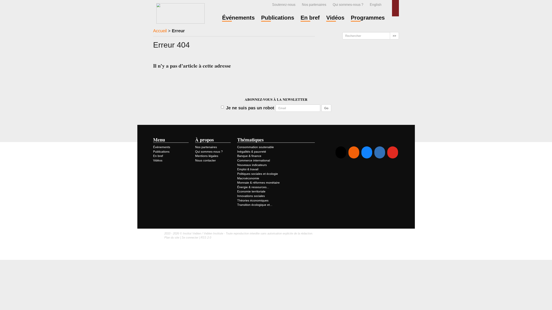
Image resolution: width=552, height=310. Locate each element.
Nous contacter (205, 160)
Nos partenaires (314, 4)
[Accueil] (180, 12)
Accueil (160, 30)
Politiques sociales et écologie (257, 173)
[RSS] (353, 152)
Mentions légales (206, 156)
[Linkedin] (379, 152)
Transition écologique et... (254, 204)
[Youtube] (392, 152)
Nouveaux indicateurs (252, 165)
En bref (158, 156)
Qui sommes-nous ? (348, 4)
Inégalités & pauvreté (251, 151)
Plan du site (171, 237)
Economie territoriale (251, 191)
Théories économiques (252, 200)
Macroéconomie (248, 178)
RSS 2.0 (206, 237)
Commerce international (253, 160)
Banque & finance (249, 156)
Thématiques (250, 139)
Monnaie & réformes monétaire (258, 182)
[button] (395, 8)
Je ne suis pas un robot (250, 107)
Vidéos (157, 160)
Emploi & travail (247, 169)
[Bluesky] (366, 152)
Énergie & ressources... (253, 187)
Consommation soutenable (255, 147)
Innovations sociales (251, 196)
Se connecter (190, 237)
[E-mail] (341, 152)
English (375, 4)
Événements (161, 147)
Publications (161, 151)
